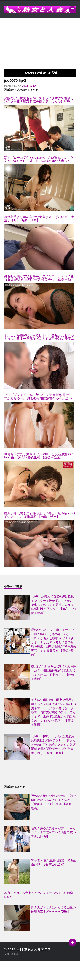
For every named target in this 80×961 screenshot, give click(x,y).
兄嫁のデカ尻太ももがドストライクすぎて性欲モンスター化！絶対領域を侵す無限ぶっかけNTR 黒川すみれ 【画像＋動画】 (39, 100)
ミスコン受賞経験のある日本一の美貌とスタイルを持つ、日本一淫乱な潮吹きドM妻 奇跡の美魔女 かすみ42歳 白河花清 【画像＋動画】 (39, 337)
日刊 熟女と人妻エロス (33, 949)
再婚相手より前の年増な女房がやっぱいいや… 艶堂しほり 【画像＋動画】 (39, 218)
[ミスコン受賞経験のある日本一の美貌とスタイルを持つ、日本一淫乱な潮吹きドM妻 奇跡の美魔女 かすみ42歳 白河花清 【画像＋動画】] (39, 365)
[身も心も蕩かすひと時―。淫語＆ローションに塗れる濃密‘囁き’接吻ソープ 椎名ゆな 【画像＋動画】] (39, 306)
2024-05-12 (29, 86)
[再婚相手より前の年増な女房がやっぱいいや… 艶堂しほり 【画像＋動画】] (39, 247)
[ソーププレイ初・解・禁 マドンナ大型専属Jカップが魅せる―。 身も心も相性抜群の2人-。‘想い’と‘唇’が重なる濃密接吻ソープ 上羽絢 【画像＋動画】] (39, 425)
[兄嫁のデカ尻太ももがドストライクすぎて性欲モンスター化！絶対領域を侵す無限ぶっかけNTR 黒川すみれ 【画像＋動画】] (39, 128)
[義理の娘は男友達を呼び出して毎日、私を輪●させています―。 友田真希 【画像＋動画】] (39, 543)
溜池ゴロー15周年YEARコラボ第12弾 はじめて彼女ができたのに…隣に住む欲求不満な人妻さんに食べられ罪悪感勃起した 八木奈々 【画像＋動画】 (40, 159)
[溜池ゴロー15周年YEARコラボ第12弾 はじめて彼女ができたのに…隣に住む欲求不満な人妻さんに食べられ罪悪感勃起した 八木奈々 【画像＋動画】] (39, 187)
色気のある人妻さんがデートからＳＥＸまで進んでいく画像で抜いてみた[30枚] (53, 832)
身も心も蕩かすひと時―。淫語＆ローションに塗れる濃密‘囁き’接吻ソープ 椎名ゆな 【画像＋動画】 (39, 278)
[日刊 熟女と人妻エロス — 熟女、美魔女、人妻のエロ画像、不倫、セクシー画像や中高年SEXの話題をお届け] (40, 9)
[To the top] (72, 942)
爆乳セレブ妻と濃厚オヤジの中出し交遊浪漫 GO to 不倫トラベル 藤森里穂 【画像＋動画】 (38, 456)
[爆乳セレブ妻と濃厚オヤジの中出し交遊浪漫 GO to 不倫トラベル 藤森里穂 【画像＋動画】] (39, 484)
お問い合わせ (11, 954)
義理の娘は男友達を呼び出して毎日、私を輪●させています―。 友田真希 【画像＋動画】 (40, 515)
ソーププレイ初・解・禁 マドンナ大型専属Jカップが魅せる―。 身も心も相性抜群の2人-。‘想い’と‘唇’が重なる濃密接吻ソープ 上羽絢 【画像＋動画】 (40, 396)
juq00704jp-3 (15, 80)
